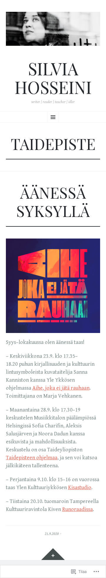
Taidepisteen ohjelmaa (31, 458)
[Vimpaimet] (53, 554)
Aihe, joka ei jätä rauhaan (61, 388)
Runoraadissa (77, 509)
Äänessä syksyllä (53, 201)
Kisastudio (79, 487)
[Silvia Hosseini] (53, 29)
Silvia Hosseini (53, 78)
